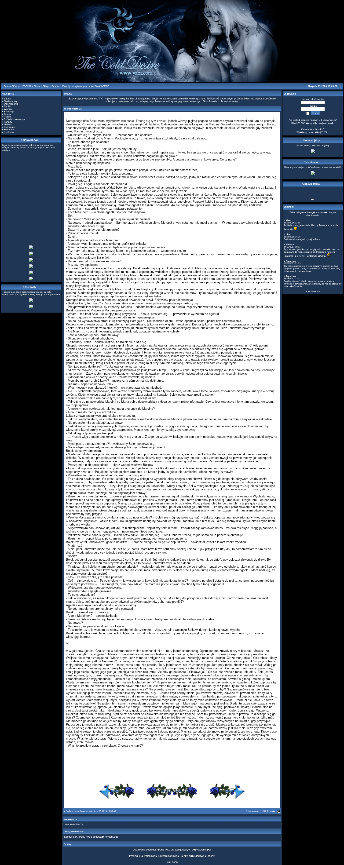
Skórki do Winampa (14, 119)
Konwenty (9, 127)
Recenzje (9, 111)
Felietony (9, 129)
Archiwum (312, 291)
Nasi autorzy (10, 101)
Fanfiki (7, 106)
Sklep (46, 86)
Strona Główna (12, 86)
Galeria (8, 124)
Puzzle (7, 116)
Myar (288, 220)
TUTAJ (324, 132)
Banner (55, 86)
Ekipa (37, 86)
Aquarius (84, 811)
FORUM (26, 86)
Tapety (7, 114)
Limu (288, 234)
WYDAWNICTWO (100, 86)
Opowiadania (11, 103)
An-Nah (290, 244)
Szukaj (7, 98)
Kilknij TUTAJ (298, 123)
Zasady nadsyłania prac (75, 86)
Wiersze (8, 109)
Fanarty (8, 121)
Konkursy (9, 132)
